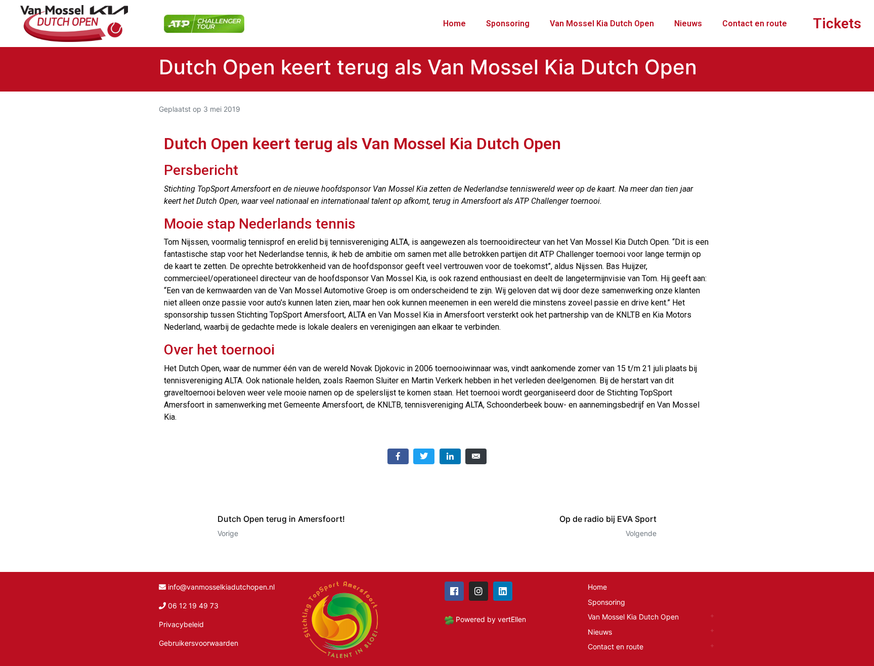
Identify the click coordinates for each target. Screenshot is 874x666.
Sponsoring (508, 23)
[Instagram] (478, 591)
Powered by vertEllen (491, 619)
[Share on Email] (476, 456)
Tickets (837, 23)
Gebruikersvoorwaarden (198, 643)
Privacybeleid (181, 624)
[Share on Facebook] (398, 456)
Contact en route (754, 23)
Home (454, 23)
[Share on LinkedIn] (450, 456)
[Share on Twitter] (423, 456)
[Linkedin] (502, 591)
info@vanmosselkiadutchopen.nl (221, 587)
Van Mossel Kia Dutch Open (602, 23)
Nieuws (688, 23)
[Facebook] (454, 591)
